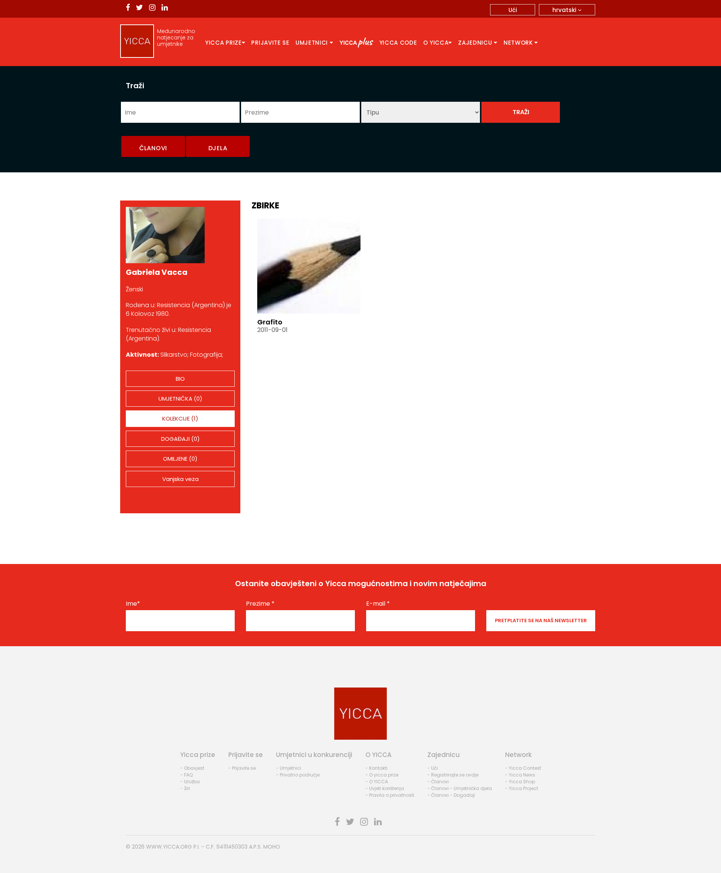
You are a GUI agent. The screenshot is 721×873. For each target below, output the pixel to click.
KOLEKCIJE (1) (180, 418)
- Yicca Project (521, 788)
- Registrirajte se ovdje (452, 775)
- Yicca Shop (520, 781)
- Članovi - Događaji (451, 795)
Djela (218, 148)
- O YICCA (376, 781)
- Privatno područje (298, 775)
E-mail (378, 604)
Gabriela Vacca (156, 272)
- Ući (432, 768)
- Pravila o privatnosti (389, 795)
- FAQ (186, 775)
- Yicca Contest (523, 768)
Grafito (269, 322)
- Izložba (190, 781)
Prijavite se (270, 43)
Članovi (153, 148)
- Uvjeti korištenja (384, 788)
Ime (133, 604)
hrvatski (565, 10)
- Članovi (438, 781)
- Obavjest (192, 768)
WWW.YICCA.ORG (169, 846)
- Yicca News (520, 775)
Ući (512, 10)
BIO (180, 379)
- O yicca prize (381, 775)
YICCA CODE (398, 43)
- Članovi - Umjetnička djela (459, 788)
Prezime (260, 604)
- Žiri (185, 788)
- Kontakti (376, 768)
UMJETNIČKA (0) (180, 399)
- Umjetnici (288, 768)
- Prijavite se (242, 768)
